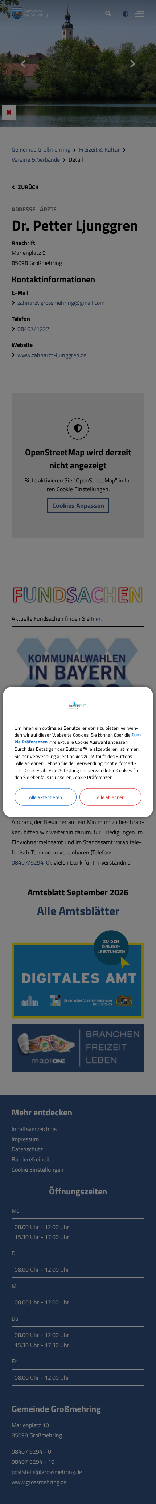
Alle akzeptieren (45, 796)
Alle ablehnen (110, 796)
